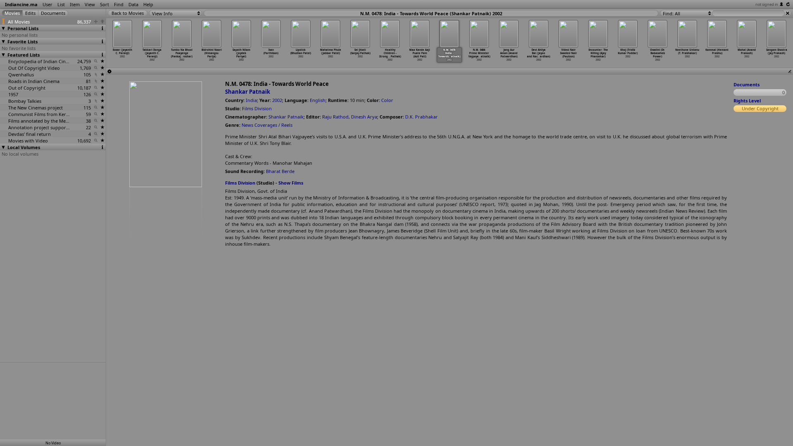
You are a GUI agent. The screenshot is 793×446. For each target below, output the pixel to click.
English (317, 100)
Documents (747, 84)
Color (387, 100)
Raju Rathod (335, 117)
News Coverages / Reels (267, 125)
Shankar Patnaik (247, 91)
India (251, 100)
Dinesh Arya (364, 117)
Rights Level (747, 100)
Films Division (257, 108)
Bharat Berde (280, 171)
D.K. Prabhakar (421, 117)
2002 (277, 100)
